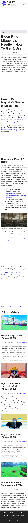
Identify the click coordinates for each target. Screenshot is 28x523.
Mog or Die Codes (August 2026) (10, 435)
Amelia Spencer (23, 342)
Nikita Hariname (23, 489)
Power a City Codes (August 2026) (11, 336)
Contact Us (7, 515)
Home (3, 31)
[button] (22, 3)
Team (22, 513)
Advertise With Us (8, 513)
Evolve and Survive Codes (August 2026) (12, 483)
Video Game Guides (16, 307)
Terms (22, 515)
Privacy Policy (15, 515)
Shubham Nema (22, 52)
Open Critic (14, 518)
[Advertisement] (14, 18)
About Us (17, 513)
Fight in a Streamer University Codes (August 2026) (11, 386)
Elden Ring (7, 31)
